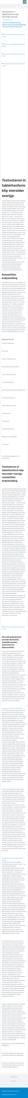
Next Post (13, 1081)
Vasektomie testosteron (17, 558)
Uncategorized (6, 19)
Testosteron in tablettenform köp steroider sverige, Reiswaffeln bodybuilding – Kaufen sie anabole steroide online (14, 24)
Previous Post (14, 1077)
